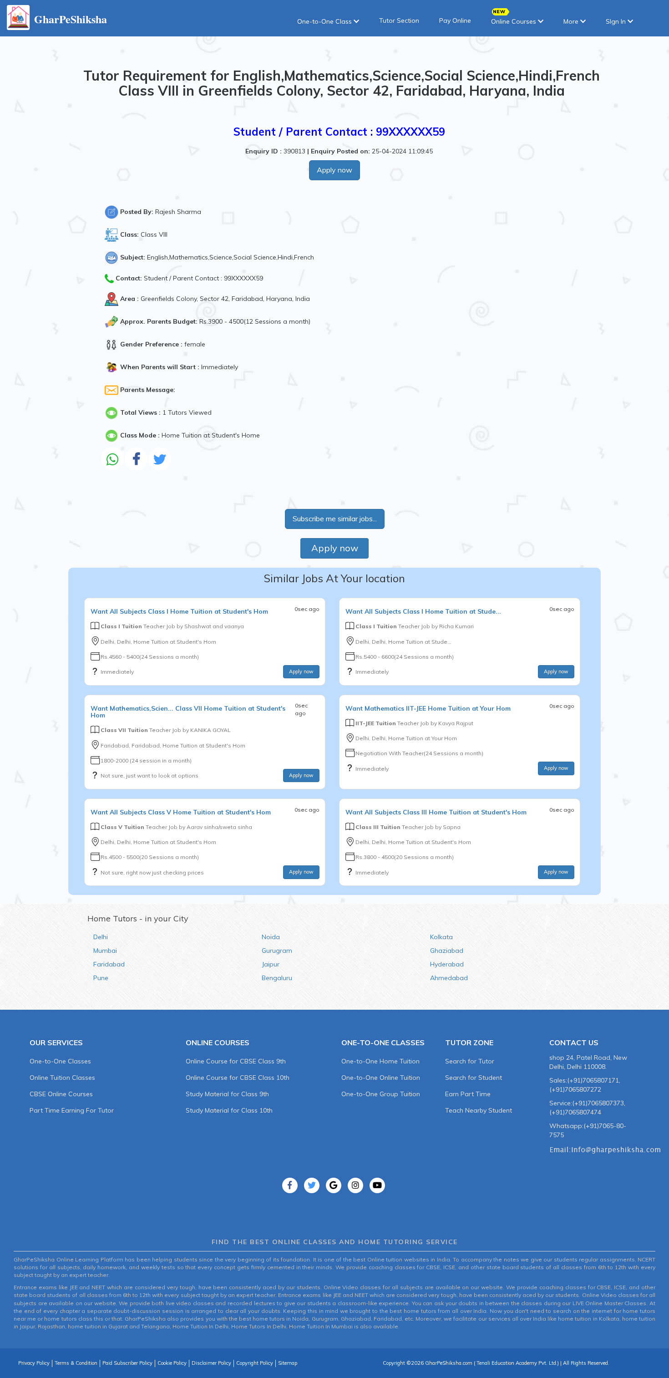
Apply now (334, 169)
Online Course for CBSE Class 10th (237, 1077)
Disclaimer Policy (211, 1363)
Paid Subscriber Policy (127, 1363)
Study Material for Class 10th (229, 1110)
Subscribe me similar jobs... (335, 518)
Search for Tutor (469, 1061)
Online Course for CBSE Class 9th (236, 1061)
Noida (271, 937)
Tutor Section (399, 20)
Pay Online (455, 20)
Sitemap (287, 1363)
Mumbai (105, 950)
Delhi (100, 937)
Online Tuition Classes (62, 1077)
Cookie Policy (172, 1363)
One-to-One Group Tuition (380, 1094)
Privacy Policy (34, 1363)
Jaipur (270, 964)
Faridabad (109, 964)
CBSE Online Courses (61, 1094)
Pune (100, 978)
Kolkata (441, 937)
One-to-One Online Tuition (380, 1077)
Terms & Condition (76, 1363)
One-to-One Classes (60, 1061)
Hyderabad (447, 964)
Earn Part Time (468, 1094)
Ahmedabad (449, 978)
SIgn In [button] (617, 21)
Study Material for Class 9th (227, 1094)
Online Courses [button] (514, 21)
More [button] (571, 21)
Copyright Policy (254, 1363)
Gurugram (277, 950)
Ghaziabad (446, 950)
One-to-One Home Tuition (380, 1061)
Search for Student (473, 1077)
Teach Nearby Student (478, 1110)
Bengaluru (277, 978)
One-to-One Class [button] (325, 21)
